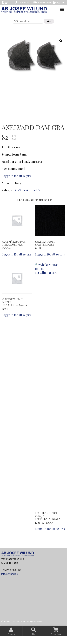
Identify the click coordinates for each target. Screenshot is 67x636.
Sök (49, 21)
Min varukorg (56, 634)
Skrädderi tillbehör (27, 190)
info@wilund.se (9, 574)
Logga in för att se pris (17, 176)
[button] (61, 41)
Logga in (59, 2)
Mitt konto (11, 634)
